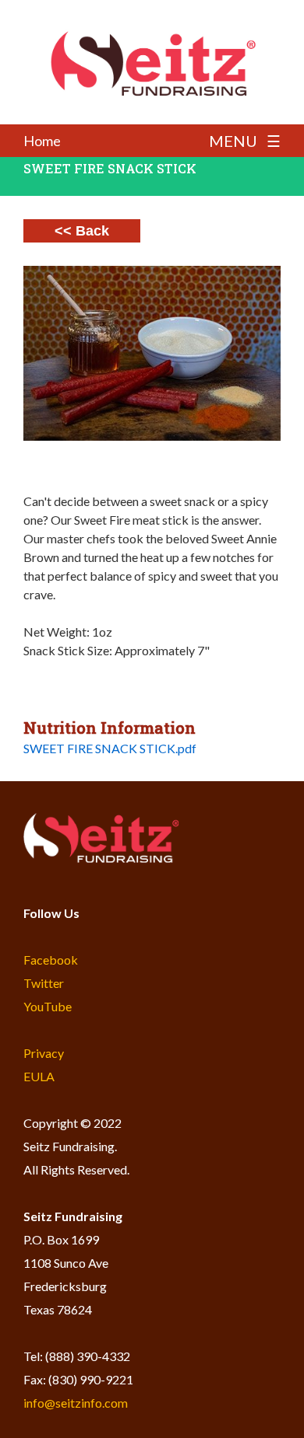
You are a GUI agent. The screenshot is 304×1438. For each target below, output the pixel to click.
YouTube (47, 1006)
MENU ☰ (245, 140)
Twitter (43, 983)
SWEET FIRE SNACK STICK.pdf (109, 748)
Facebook (50, 959)
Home (42, 140)
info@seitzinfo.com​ (75, 1402)
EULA (39, 1076)
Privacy (43, 1052)
